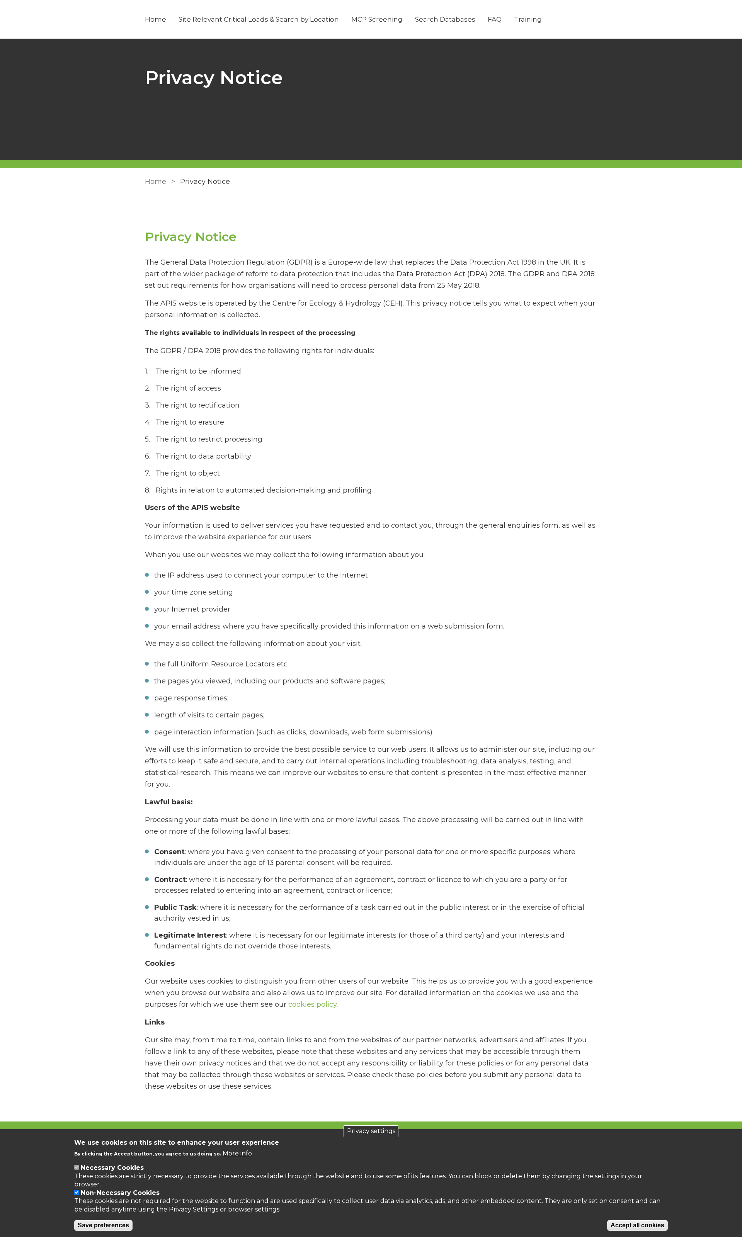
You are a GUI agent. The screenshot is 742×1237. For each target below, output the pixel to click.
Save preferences (103, 1225)
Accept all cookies (637, 1225)
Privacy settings (371, 1131)
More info (237, 1153)
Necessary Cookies (112, 1167)
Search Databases (445, 19)
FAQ (495, 19)
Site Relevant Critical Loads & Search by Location (259, 19)
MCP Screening (377, 19)
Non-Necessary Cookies (120, 1192)
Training (528, 19)
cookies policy (312, 1004)
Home (155, 19)
